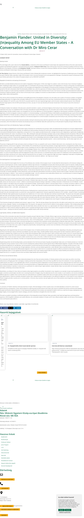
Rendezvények (4, 439)
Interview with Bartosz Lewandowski (62, 346)
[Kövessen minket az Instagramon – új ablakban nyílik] (1, 2)
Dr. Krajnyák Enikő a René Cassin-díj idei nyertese (22, 346)
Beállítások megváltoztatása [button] (65, 512)
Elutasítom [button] (68, 510)
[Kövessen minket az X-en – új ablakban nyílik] (3, 2)
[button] (1, 4)
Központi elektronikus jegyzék (8, 463)
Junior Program (4, 444)
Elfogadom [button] (61, 510)
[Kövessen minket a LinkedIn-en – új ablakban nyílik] (4, 2)
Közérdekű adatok (5, 458)
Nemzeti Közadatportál (6, 466)
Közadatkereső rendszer (7, 460)
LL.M (2, 447)
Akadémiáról (4, 437)
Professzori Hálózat (5, 442)
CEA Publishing (4, 450)
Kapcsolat (3, 455)
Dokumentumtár (5, 452)
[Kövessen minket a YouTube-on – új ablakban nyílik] (5, 2)
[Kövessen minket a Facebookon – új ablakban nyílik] (0, 2)
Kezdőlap (19, 33)
